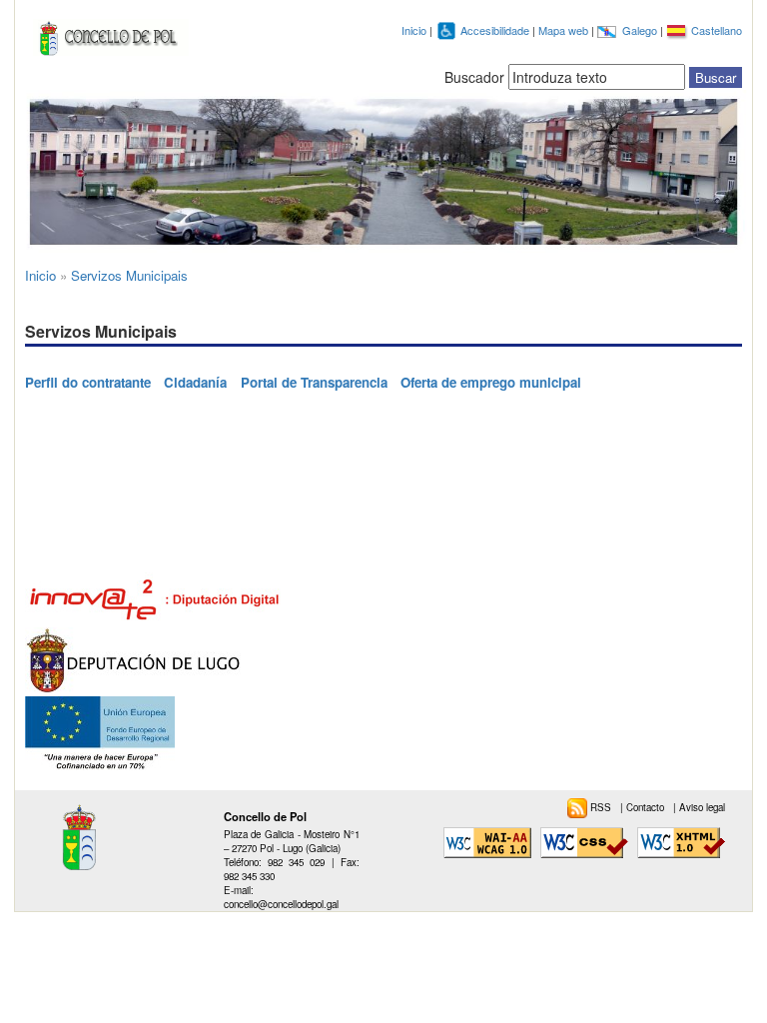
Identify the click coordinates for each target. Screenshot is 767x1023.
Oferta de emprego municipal (490, 382)
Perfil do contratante (88, 382)
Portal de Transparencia (314, 382)
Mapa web (564, 30)
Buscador (474, 77)
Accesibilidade (496, 30)
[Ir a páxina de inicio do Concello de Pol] (107, 33)
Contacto (646, 807)
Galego (641, 30)
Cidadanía (195, 382)
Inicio (413, 30)
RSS (602, 807)
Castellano (716, 30)
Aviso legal (702, 807)
